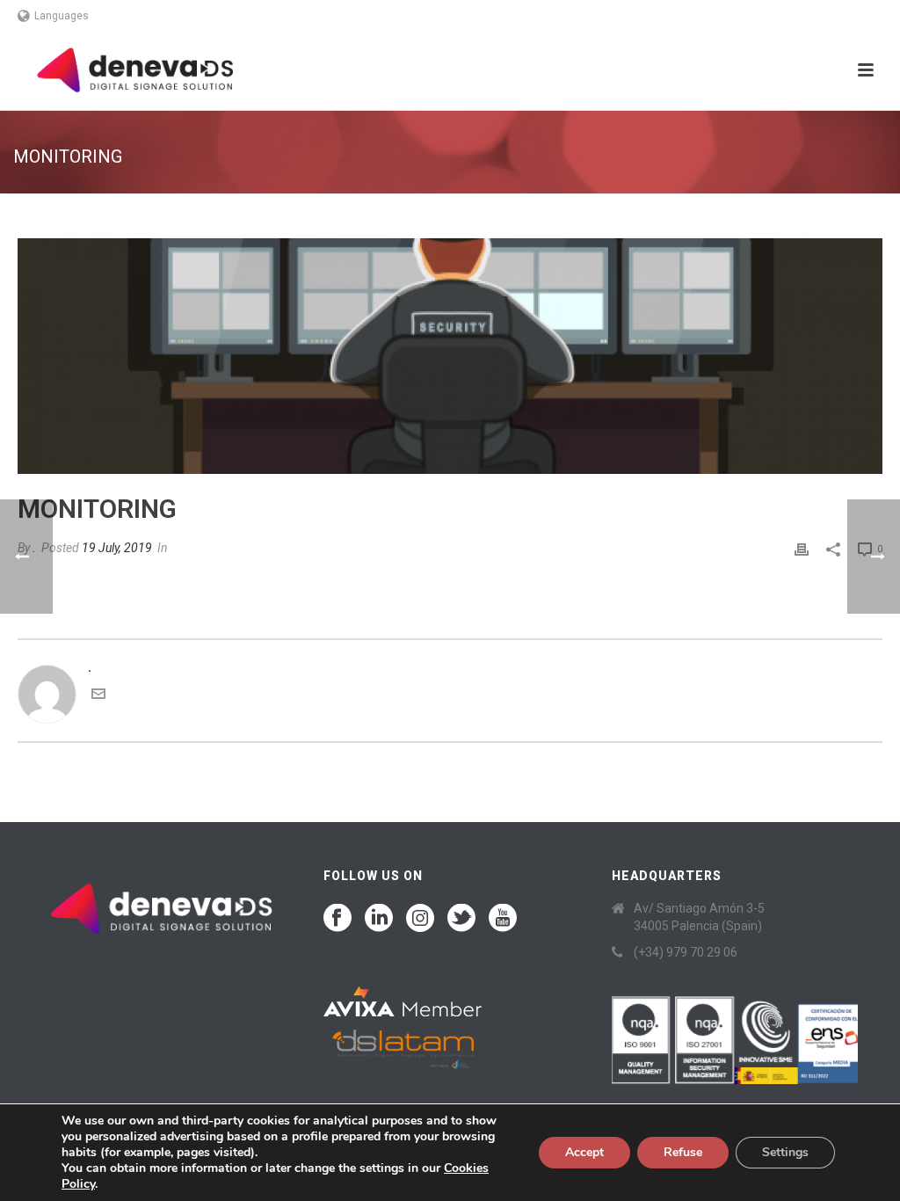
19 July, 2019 (117, 548)
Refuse (683, 1152)
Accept (584, 1152)
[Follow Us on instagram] (420, 919)
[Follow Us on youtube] (503, 919)
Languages (61, 16)
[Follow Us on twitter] (461, 919)
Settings (785, 1152)
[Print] (802, 548)
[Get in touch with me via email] (98, 696)
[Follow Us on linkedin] (379, 919)
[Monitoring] (450, 356)
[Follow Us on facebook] (337, 919)
